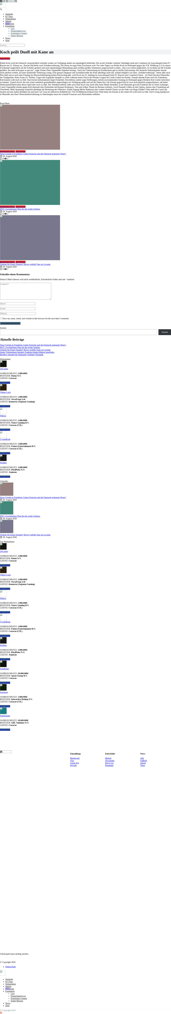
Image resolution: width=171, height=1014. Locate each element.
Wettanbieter (10, 19)
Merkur (108, 758)
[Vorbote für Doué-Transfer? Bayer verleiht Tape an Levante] (85, 238)
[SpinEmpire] (3, 713)
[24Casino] (3, 366)
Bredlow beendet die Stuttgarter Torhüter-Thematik (22, 355)
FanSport (4, 692)
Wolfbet (3, 463)
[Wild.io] (3, 413)
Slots (7, 40)
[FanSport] (3, 690)
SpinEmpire (5, 716)
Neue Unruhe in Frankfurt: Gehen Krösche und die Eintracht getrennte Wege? (33, 154)
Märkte (8, 21)
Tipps (142, 765)
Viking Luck (5, 392)
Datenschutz (10, 967)
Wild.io (3, 416)
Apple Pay (74, 763)
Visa (72, 760)
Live (13, 28)
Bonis (11, 24)
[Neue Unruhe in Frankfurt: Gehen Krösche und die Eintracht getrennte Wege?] (85, 127)
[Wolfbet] (3, 460)
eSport (143, 763)
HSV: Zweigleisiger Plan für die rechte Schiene (20, 209)
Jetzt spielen (5, 383)
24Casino (4, 369)
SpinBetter (4, 669)
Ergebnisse (10, 26)
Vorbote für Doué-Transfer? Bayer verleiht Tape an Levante (25, 264)
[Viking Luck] (3, 390)
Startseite (9, 14)
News (7, 38)
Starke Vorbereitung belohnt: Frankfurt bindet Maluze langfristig (27, 352)
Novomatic (109, 760)
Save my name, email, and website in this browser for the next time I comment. (36, 318)
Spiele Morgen (17, 36)
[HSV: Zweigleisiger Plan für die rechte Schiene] (85, 183)
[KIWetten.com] (3, 7)
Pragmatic (109, 765)
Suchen (3, 328)
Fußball (143, 760)
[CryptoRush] (3, 437)
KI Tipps (9, 16)
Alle (142, 758)
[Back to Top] (1, 1013)
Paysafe (73, 765)
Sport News (5, 58)
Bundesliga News (7, 151)
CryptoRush (5, 439)
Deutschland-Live (18, 31)
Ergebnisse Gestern (19, 33)
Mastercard (74, 758)
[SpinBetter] (3, 666)
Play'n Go (109, 763)
